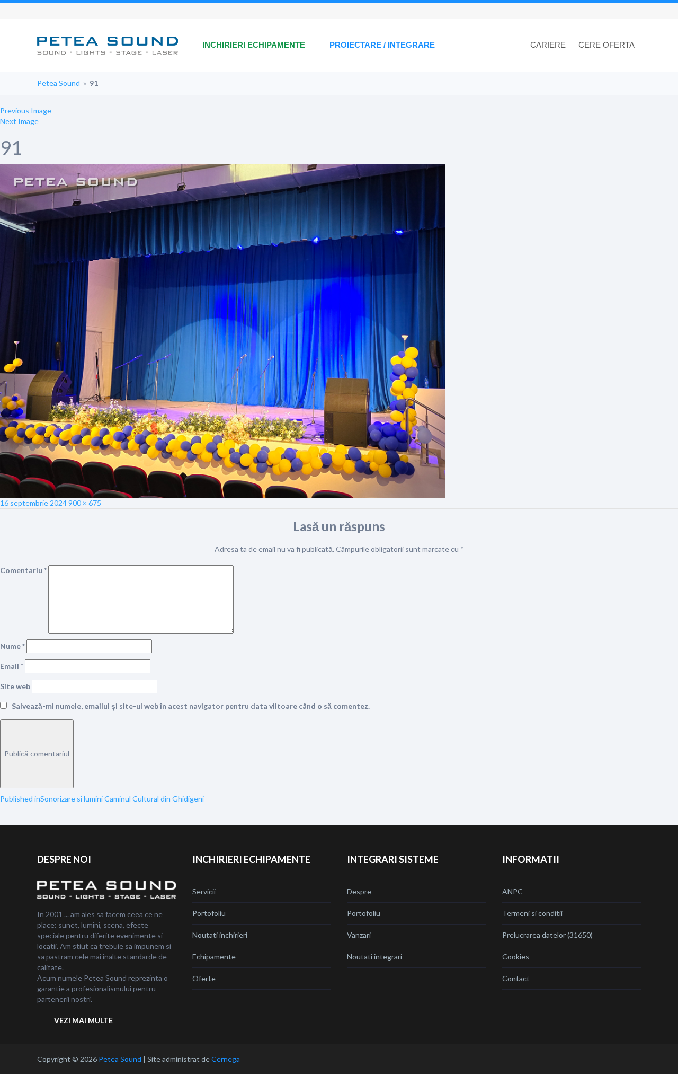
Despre (359, 891)
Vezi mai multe (83, 1020)
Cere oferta (606, 44)
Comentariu (23, 570)
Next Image (19, 121)
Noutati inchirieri (219, 934)
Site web (15, 686)
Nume (12, 645)
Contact (516, 978)
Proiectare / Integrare (382, 44)
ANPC (512, 891)
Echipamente (214, 956)
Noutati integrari (374, 956)
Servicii (204, 891)
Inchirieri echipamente (253, 44)
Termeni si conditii (532, 913)
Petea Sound (58, 82)
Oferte (204, 978)
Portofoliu (209, 913)
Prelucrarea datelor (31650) (547, 934)
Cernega (225, 1058)
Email (11, 666)
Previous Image (25, 110)
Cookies (515, 956)
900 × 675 (84, 502)
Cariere (548, 44)
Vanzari (359, 934)
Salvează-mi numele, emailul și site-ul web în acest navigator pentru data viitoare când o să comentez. (191, 705)
